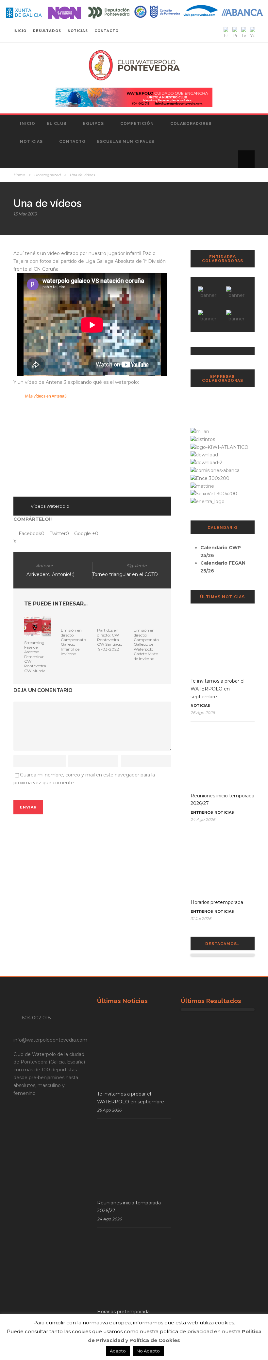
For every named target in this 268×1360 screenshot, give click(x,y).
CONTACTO (106, 31)
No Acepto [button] (148, 1350)
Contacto (72, 141)
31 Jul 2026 (201, 918)
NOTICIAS (78, 31)
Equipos (93, 123)
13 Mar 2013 (25, 213)
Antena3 (59, 396)
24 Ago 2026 (203, 819)
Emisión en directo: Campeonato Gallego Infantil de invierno (73, 642)
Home (19, 175)
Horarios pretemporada (217, 902)
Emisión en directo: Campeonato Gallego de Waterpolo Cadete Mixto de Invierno (146, 644)
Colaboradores (190, 123)
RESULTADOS (47, 31)
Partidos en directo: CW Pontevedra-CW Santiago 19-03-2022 (109, 640)
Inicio (27, 123)
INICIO (19, 31)
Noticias (31, 141)
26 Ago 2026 (203, 712)
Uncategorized (47, 175)
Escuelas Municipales (125, 141)
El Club (57, 123)
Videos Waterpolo (50, 506)
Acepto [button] (118, 1350)
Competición (137, 123)
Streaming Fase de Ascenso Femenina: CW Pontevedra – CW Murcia (36, 656)
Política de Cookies (154, 1340)
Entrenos (202, 812)
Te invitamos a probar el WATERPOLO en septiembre (217, 689)
